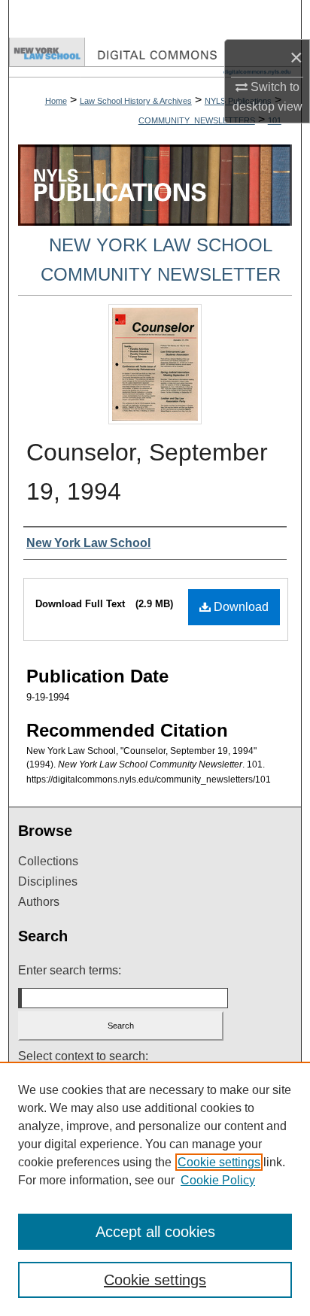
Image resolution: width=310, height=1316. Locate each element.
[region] (155, 1189)
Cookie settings (219, 1162)
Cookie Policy (218, 1180)
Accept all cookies (155, 1231)
